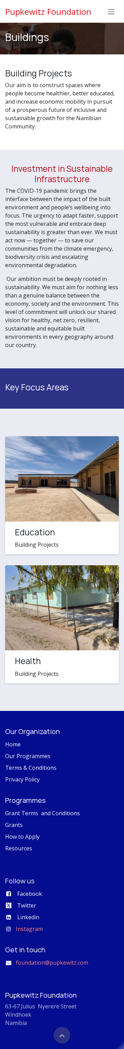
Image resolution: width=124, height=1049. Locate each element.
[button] (62, 1035)
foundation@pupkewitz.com (52, 962)
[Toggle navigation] (111, 11)
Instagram (29, 929)
